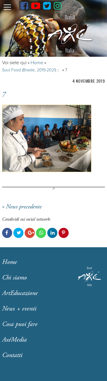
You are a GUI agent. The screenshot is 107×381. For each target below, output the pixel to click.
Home (37, 63)
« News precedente (22, 207)
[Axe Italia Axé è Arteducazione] (70, 34)
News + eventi (19, 309)
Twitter (18, 233)
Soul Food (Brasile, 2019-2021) (29, 70)
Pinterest (64, 233)
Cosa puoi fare (19, 324)
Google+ (30, 233)
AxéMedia (14, 340)
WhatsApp (41, 233)
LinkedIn (52, 233)
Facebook (7, 233)
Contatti (12, 355)
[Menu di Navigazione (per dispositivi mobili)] (7, 7)
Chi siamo (14, 278)
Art (20, 293)
